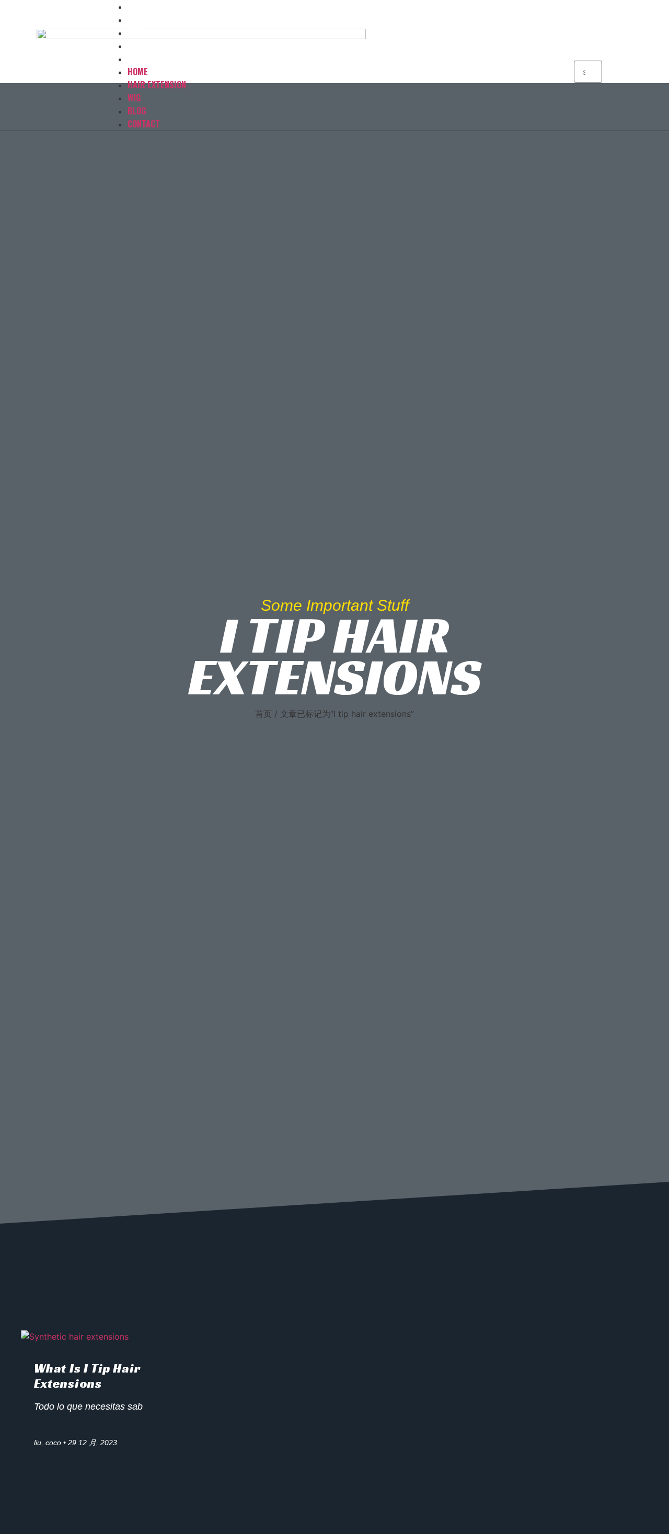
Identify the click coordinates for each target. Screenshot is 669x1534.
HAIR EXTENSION (157, 19)
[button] (588, 54)
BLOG (137, 110)
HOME (138, 71)
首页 (263, 713)
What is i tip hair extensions (87, 1376)
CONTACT (144, 58)
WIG (134, 97)
